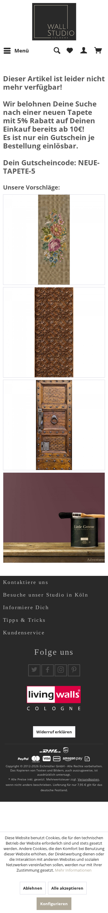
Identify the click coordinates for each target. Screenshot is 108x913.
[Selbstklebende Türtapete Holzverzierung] (54, 332)
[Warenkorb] (98, 51)
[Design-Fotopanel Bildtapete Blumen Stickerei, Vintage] (54, 240)
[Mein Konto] (84, 51)
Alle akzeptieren (67, 888)
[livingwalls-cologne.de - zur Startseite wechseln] (54, 21)
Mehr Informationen (73, 870)
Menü (21, 50)
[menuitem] (16, 51)
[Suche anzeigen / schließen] (57, 51)
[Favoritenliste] (70, 51)
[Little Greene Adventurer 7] (54, 518)
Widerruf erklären (54, 732)
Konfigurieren (54, 903)
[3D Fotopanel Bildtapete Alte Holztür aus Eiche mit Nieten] (54, 425)
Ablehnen (32, 888)
